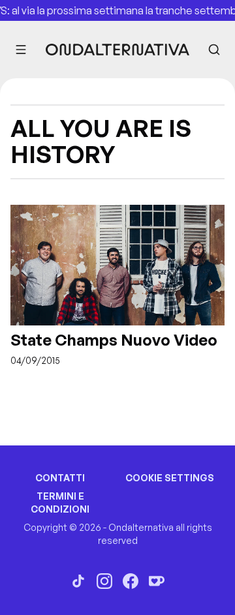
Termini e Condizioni (60, 502)
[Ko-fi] (156, 581)
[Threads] (78, 581)
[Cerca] (214, 50)
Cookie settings (169, 477)
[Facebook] (130, 581)
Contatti (60, 477)
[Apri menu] (21, 50)
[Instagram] (104, 581)
